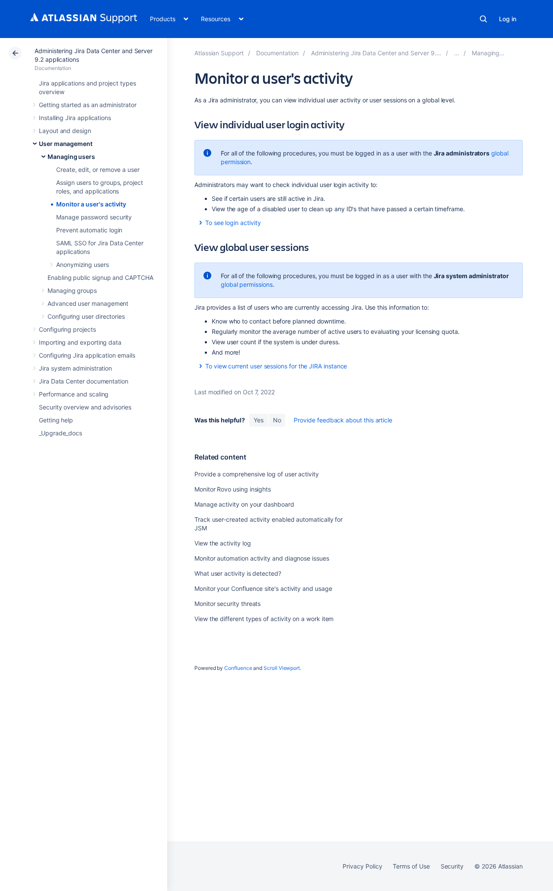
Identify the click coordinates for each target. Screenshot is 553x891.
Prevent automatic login (89, 230)
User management (65, 143)
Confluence (238, 668)
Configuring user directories (86, 316)
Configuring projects (67, 329)
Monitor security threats (227, 603)
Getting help (56, 420)
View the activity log (222, 543)
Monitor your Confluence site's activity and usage (263, 588)
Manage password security (94, 217)
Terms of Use (411, 866)
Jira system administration (75, 368)
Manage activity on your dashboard (244, 504)
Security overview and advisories (85, 407)
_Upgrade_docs (60, 433)
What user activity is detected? (237, 573)
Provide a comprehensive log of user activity (256, 474)
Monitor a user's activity (91, 204)
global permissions (247, 284)
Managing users (71, 156)
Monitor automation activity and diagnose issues (261, 558)
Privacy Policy (362, 866)
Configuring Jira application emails (87, 355)
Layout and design (65, 130)
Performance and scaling (73, 394)
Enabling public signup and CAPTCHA (100, 277)
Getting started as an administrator (88, 104)
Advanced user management (88, 303)
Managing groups (72, 290)
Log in (507, 18)
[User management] (456, 53)
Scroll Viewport (282, 668)
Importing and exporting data (80, 342)
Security (452, 866)
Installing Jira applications (75, 117)
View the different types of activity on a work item (264, 618)
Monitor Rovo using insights (232, 489)
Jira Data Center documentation (83, 381)
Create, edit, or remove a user (98, 169)
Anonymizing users (82, 264)
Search (483, 19)
